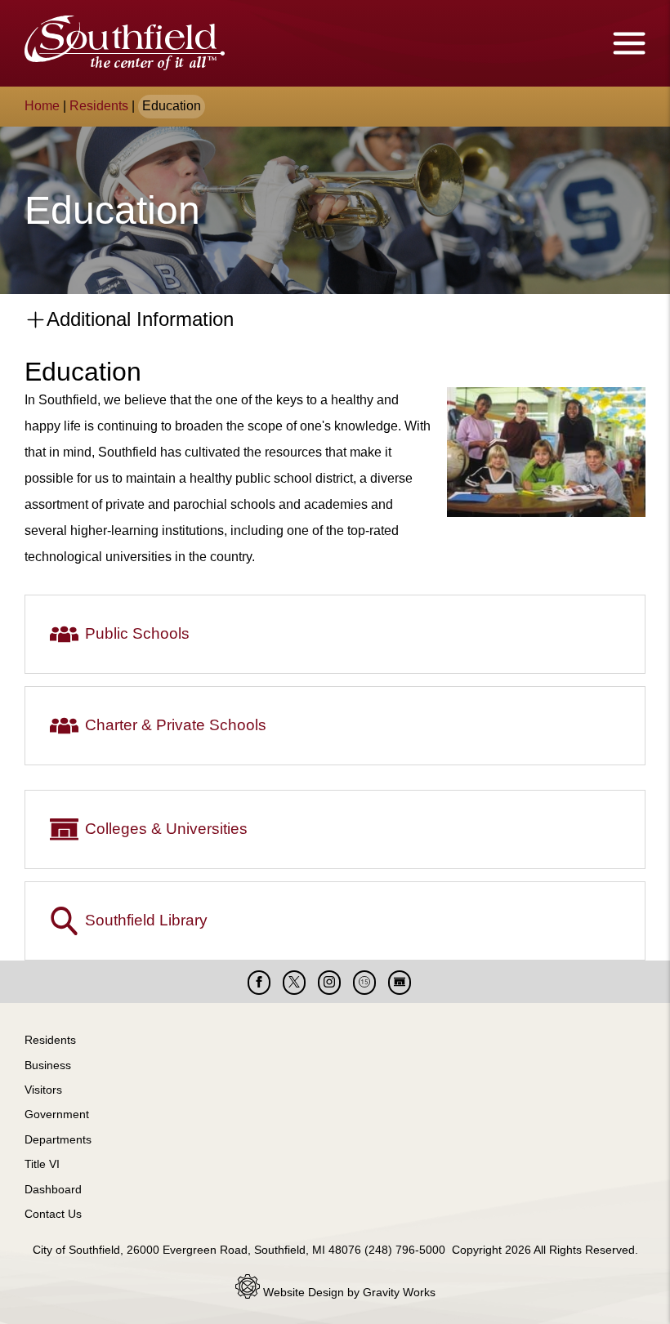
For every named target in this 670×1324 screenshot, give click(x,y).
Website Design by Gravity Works (348, 1292)
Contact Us (53, 1213)
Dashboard (53, 1189)
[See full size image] (546, 512)
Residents (98, 106)
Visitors (43, 1089)
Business (48, 1065)
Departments (58, 1139)
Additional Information (138, 319)
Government (57, 1114)
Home (42, 106)
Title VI (42, 1163)
